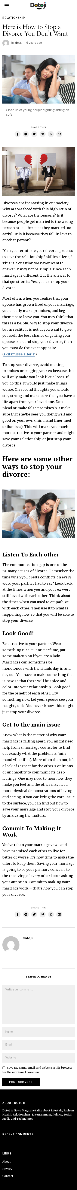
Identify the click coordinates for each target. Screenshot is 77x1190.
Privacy (7, 1169)
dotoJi (28, 938)
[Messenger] (26, 134)
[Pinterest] (43, 134)
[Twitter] (34, 134)
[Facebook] (18, 134)
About (6, 1161)
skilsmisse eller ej (19, 354)
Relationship (13, 17)
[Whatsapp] (51, 134)
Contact (7, 1176)
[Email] (59, 134)
